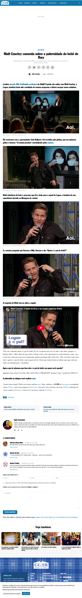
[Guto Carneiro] (30, 74)
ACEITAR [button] (26, 593)
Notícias (41, 50)
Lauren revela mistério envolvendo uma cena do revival (19, 409)
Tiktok (65, 581)
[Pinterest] (48, 67)
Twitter (10, 387)
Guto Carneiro (36, 74)
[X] (43, 67)
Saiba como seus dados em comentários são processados (57, 517)
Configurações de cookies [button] (11, 593)
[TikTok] (18, 430)
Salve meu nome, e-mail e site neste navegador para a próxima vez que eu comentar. (30, 483)
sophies (50, 143)
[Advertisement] (41, 32)
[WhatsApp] (52, 67)
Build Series (11, 397)
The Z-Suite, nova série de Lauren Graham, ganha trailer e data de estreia (30, 549)
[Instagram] (15, 430)
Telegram (18, 390)
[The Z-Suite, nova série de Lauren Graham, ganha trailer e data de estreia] (31, 538)
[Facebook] (39, 67)
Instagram (65, 384)
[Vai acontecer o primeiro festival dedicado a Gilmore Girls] (10, 538)
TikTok (66, 387)
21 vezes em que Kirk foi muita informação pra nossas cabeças (59, 410)
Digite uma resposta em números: (15, 487)
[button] (79, 3)
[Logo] (5, 3)
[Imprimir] (34, 67)
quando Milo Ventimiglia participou (23, 84)
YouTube (48, 390)
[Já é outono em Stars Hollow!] (51, 538)
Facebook (33, 387)
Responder (14, 447)
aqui (33, 378)
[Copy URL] (30, 67)
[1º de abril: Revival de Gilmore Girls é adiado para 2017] (71, 538)
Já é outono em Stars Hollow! (49, 547)
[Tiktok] (61, 581)
